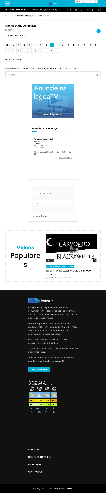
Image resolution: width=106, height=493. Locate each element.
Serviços (33, 449)
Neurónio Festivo (65, 488)
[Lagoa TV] (53, 3)
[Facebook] (70, 9)
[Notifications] (92, 9)
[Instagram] (81, 9)
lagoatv (52, 277)
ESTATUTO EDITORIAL (39, 457)
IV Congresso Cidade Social (43, 9)
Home (7, 16)
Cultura (70, 266)
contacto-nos (39, 369)
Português (82, 2)
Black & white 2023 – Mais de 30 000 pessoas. (68, 272)
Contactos (35, 471)
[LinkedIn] (76, 9)
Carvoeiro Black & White (56, 266)
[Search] (97, 3)
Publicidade (35, 464)
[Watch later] (87, 9)
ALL (7, 45)
